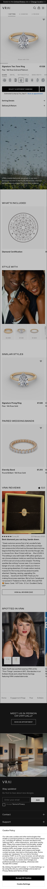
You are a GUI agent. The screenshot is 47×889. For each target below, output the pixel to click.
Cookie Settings (23, 884)
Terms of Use (22, 870)
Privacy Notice (8, 870)
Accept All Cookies (23, 878)
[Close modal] (23, 444)
